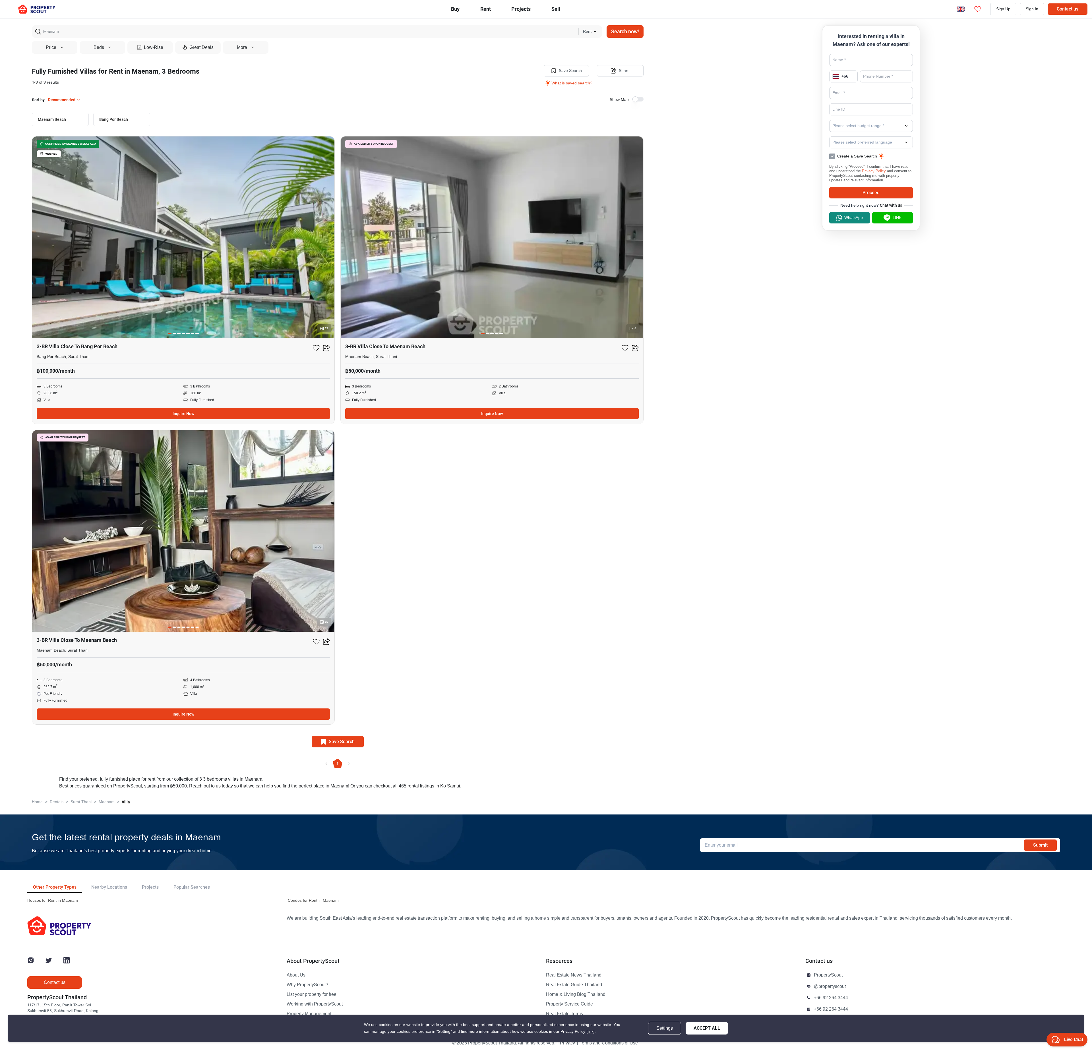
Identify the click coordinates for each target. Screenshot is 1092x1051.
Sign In (1032, 9)
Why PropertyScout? (307, 985)
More (242, 47)
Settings (664, 1028)
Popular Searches (191, 887)
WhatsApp (853, 217)
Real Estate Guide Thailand (574, 985)
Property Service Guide (569, 1004)
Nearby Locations (109, 887)
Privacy (567, 1043)
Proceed (871, 192)
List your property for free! (312, 994)
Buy (455, 9)
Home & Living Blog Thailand (575, 994)
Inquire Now (183, 413)
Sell (555, 9)
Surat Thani (81, 801)
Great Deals (201, 47)
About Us (296, 975)
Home (37, 801)
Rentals (56, 801)
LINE (897, 217)
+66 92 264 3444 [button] (831, 998)
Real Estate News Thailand (573, 975)
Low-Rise (153, 47)
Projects (150, 887)
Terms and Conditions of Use (609, 1043)
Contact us (1067, 9)
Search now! (625, 31)
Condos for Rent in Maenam (313, 900)
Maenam (107, 801)
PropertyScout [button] (828, 975)
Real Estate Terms (564, 1014)
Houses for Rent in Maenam (52, 900)
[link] (590, 1031)
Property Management (309, 1014)
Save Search (570, 70)
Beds (99, 47)
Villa (126, 802)
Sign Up (1003, 9)
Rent (485, 9)
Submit (1040, 845)
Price (51, 47)
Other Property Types (54, 887)
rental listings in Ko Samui (434, 786)
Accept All (707, 1028)
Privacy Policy (874, 171)
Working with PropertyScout (315, 1004)
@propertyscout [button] (830, 986)
